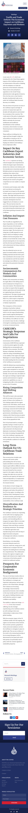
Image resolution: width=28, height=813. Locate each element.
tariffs (12, 77)
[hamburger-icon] (25, 4)
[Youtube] (17, 717)
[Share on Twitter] (12, 34)
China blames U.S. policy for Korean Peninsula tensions (16, 708)
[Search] (23, 664)
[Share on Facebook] (8, 34)
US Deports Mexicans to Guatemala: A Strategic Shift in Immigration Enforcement (17, 702)
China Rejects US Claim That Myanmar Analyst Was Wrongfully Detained (17, 694)
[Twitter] (14, 717)
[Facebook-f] (11, 717)
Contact (4, 773)
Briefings (14, 14)
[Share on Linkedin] (15, 34)
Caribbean (8, 160)
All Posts (8, 679)
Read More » (11, 697)
